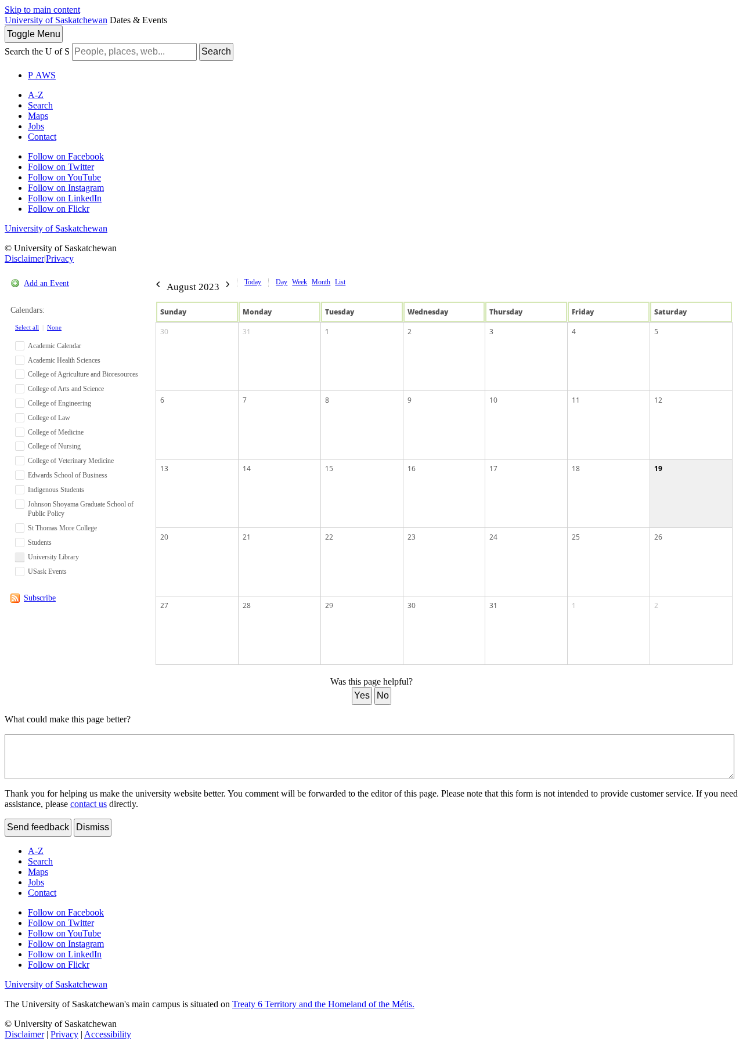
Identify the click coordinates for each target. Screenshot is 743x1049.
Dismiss (92, 827)
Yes (362, 695)
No (383, 695)
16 (411, 468)
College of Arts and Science (66, 389)
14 (247, 468)
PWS (42, 75)
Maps (38, 116)
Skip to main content (42, 10)
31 (247, 332)
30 (164, 332)
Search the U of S (37, 51)
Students (40, 542)
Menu (33, 34)
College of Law (49, 418)
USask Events (47, 571)
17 (493, 468)
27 (164, 605)
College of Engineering (59, 403)
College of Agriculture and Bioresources (83, 374)
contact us (88, 804)
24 (493, 537)
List (340, 281)
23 (411, 537)
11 (576, 400)
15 (329, 468)
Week (299, 281)
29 (329, 605)
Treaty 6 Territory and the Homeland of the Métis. (323, 1004)
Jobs (36, 126)
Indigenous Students (56, 490)
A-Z (36, 95)
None (54, 327)
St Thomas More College (62, 528)
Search (216, 51)
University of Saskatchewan (56, 20)
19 (658, 468)
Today (252, 281)
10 (493, 400)
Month (321, 281)
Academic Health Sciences (64, 360)
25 (576, 537)
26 (658, 537)
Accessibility (107, 1034)
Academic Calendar (54, 346)
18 (576, 468)
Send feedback (38, 827)
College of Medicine (56, 432)
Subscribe (40, 598)
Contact (42, 137)
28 (247, 605)
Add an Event (46, 283)
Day (281, 281)
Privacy (60, 258)
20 (164, 537)
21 (247, 537)
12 (658, 400)
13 (164, 468)
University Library (53, 557)
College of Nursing (54, 446)
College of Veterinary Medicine (71, 461)
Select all (27, 327)
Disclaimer (24, 258)
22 (329, 537)
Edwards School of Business (67, 475)
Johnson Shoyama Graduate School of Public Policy (81, 509)
